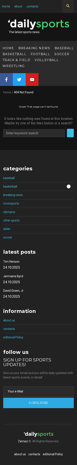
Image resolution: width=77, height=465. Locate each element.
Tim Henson (11, 261)
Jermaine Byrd (13, 276)
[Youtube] (32, 79)
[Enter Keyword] (68, 6)
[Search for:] (34, 133)
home (7, 92)
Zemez (23, 441)
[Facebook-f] (6, 79)
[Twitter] (19, 79)
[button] (38, 187)
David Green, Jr (13, 290)
